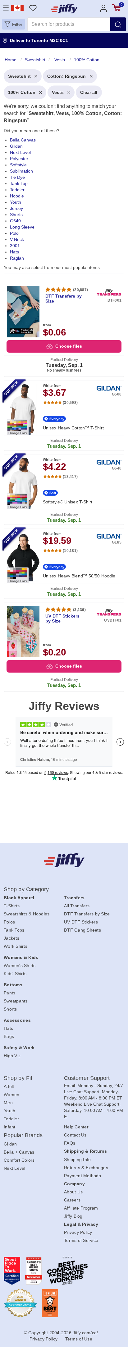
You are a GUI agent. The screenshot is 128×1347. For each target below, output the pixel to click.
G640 (15, 220)
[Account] (103, 8)
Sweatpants (16, 1000)
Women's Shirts (20, 965)
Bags (9, 1036)
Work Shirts (15, 946)
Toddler (17, 189)
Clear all (89, 92)
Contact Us (75, 1134)
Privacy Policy (78, 1232)
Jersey (16, 208)
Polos (9, 921)
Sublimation (21, 171)
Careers (72, 1199)
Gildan (16, 146)
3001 (15, 245)
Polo (14, 233)
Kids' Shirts (15, 973)
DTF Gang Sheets (82, 930)
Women (11, 1094)
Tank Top (19, 183)
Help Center (76, 1126)
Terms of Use (78, 1338)
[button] (13, 24)
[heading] (64, 372)
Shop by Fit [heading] (18, 1078)
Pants (9, 992)
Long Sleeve (22, 226)
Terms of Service (81, 1240)
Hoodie (17, 195)
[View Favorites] (33, 8)
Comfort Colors (19, 1160)
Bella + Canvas (19, 1152)
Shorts (16, 214)
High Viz (12, 1055)
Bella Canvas (23, 139)
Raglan (17, 258)
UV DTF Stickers (81, 921)
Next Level (20, 152)
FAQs (69, 1143)
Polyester (19, 158)
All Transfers (76, 905)
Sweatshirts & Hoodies (26, 913)
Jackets (11, 938)
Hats (14, 251)
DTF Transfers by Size (87, 913)
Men (8, 1102)
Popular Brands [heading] (23, 1135)
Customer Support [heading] (87, 1078)
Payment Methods (82, 1175)
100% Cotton (21, 92)
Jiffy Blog (73, 1216)
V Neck (17, 239)
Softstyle (18, 164)
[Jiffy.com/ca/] (64, 860)
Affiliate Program (81, 1208)
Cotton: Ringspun (66, 76)
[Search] (118, 24)
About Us (73, 1191)
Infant (10, 1126)
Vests (58, 92)
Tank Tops (14, 930)
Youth (15, 202)
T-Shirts (12, 905)
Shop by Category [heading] (26, 889)
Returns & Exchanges (86, 1167)
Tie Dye (17, 177)
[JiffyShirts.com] (64, 9)
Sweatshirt (19, 76)
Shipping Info (77, 1159)
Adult (9, 1086)
